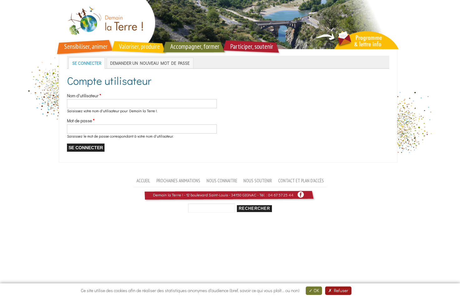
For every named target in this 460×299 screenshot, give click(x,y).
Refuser (340, 290)
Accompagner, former (194, 46)
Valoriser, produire (139, 46)
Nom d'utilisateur (84, 96)
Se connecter (88, 63)
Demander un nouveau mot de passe (150, 63)
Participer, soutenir (251, 46)
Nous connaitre (222, 180)
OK (316, 290)
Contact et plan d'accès (301, 180)
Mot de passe (81, 121)
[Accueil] (230, 24)
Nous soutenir (257, 180)
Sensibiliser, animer (86, 46)
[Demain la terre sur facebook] (300, 194)
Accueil (143, 180)
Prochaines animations (178, 180)
